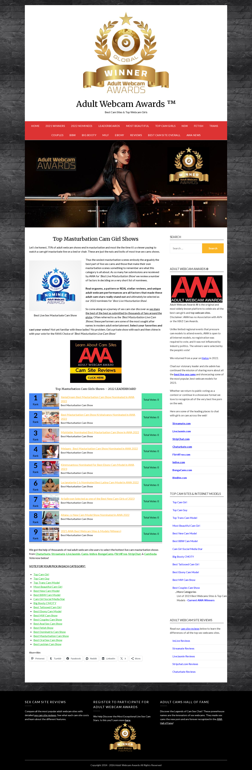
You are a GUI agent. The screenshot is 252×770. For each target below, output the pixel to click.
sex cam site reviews (45, 715)
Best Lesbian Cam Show (47, 644)
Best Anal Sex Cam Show (47, 623)
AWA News (194, 135)
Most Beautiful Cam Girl (47, 586)
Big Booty (89, 135)
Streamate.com (181, 423)
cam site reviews (190, 628)
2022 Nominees (81, 125)
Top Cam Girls (165, 125)
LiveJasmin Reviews (183, 656)
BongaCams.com (182, 470)
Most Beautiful (137, 125)
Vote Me (50, 406)
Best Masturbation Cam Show (77, 405)
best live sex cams (185, 374)
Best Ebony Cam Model (47, 611)
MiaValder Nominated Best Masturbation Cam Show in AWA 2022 (100, 432)
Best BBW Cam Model (46, 594)
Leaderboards (109, 125)
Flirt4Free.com (181, 454)
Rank (35, 404)
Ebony (119, 135)
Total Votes (150, 399)
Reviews (136, 135)
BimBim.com (179, 477)
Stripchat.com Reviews (185, 664)
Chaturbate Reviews (184, 671)
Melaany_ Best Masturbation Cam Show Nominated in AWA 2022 (99, 448)
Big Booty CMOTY (44, 603)
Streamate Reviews (183, 648)
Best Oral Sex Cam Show (47, 640)
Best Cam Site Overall (164, 135)
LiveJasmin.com (181, 431)
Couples (57, 135)
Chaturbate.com (182, 446)
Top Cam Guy (41, 578)
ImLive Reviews (181, 640)
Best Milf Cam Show (45, 615)
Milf (105, 135)
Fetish (198, 125)
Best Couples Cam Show (47, 619)
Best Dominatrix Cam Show (49, 631)
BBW (72, 135)
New (185, 125)
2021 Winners (55, 125)
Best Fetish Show (43, 627)
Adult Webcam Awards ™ (126, 104)
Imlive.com (178, 462)
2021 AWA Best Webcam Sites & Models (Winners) (91, 531)
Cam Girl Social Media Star (49, 599)
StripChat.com (181, 438)
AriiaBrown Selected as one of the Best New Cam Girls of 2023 (97, 498)
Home (35, 125)
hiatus (205, 358)
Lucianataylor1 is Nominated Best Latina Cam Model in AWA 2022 (100, 482)
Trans (213, 125)
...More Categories (185, 591)
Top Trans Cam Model (46, 582)
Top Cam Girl (41, 574)
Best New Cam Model (46, 590)
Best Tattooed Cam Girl (47, 607)
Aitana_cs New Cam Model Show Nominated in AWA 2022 (95, 514)
